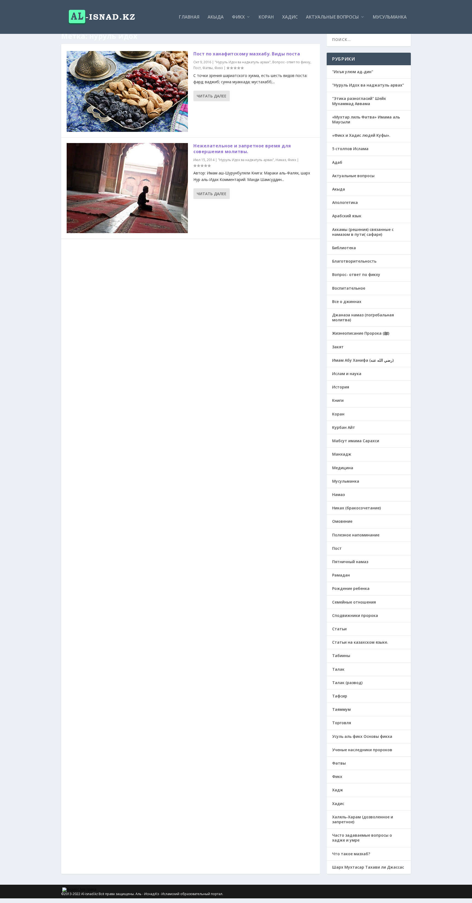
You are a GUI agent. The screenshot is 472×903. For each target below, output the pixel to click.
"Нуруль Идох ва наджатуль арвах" (243, 62)
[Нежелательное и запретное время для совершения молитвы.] (127, 188)
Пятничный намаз (350, 561)
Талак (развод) (347, 682)
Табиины (341, 655)
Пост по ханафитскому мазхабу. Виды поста (246, 54)
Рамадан (341, 575)
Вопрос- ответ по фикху (291, 62)
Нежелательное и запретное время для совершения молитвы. (242, 149)
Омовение (342, 521)
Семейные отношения (354, 602)
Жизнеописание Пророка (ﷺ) (360, 333)
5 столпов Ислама (350, 148)
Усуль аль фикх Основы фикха (362, 736)
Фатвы (207, 68)
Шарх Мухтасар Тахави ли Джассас (368, 867)
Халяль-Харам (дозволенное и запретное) (362, 819)
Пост (197, 68)
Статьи (339, 628)
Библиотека (344, 247)
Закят (338, 346)
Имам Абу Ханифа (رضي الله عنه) (363, 360)
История (340, 387)
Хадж (337, 789)
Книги (338, 400)
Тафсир (339, 696)
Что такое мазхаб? (351, 853)
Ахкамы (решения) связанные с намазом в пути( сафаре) (363, 232)
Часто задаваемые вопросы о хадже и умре (362, 838)
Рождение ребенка (351, 588)
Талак (338, 669)
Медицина (342, 467)
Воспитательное (348, 288)
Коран (266, 17)
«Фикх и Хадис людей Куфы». (361, 135)
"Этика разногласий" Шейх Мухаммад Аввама (359, 101)
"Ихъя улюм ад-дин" (352, 71)
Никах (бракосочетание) (356, 507)
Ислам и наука (346, 373)
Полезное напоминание (355, 534)
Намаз (281, 160)
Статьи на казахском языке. (360, 642)
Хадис (290, 17)
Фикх (238, 17)
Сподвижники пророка (355, 615)
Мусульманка (390, 17)
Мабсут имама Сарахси (355, 440)
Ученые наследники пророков (362, 749)
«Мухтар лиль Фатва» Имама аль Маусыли (366, 119)
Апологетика (345, 202)
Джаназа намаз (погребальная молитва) (363, 317)
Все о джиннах (346, 301)
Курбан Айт (343, 427)
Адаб (337, 162)
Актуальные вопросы (332, 17)
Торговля (341, 722)
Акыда (216, 17)
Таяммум (341, 709)
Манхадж (341, 454)
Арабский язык (346, 215)
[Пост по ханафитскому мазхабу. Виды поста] (127, 91)
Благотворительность (354, 261)
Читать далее (211, 96)
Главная (189, 17)
